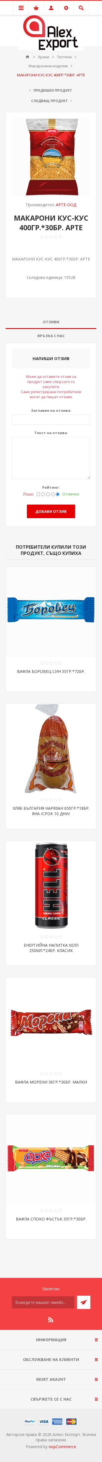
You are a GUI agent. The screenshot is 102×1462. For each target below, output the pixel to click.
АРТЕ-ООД (66, 204)
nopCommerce (62, 1446)
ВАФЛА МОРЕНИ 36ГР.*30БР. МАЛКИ (51, 1082)
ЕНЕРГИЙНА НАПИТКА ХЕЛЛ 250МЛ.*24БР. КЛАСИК (51, 947)
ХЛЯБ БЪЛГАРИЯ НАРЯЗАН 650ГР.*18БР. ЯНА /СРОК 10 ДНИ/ (51, 811)
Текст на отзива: (51, 432)
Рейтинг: (51, 487)
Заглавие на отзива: (51, 410)
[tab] (51, 322)
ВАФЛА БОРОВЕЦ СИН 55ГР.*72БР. (51, 671)
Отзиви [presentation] (51, 321)
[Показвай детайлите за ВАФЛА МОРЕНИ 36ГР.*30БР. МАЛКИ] (51, 1022)
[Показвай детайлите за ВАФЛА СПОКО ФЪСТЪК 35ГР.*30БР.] (51, 1159)
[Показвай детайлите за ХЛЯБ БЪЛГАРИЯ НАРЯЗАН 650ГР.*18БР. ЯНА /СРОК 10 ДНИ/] (51, 749)
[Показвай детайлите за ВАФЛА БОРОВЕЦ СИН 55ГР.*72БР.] (51, 612)
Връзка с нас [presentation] (51, 335)
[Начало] (27, 56)
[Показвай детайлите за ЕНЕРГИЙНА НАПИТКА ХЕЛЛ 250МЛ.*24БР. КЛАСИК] (51, 886)
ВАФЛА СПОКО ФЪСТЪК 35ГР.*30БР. (51, 1219)
